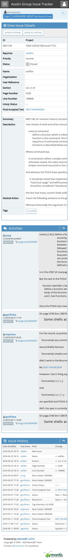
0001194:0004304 (35, 109)
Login (7, 16)
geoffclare (10, 314)
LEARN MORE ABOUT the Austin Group (32, 16)
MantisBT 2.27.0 (25, 539)
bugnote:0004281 (27, 321)
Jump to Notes (13, 32)
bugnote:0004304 (27, 423)
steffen (29, 53)
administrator (18, 545)
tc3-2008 (31, 211)
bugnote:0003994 (27, 241)
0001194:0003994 (52, 367)
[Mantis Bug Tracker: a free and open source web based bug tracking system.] (53, 554)
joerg (8, 235)
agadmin (24, 528)
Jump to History (33, 32)
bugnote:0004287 (27, 340)
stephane (10, 334)
